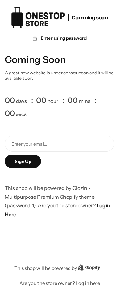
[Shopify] (91, 268)
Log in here (88, 283)
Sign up (23, 161)
